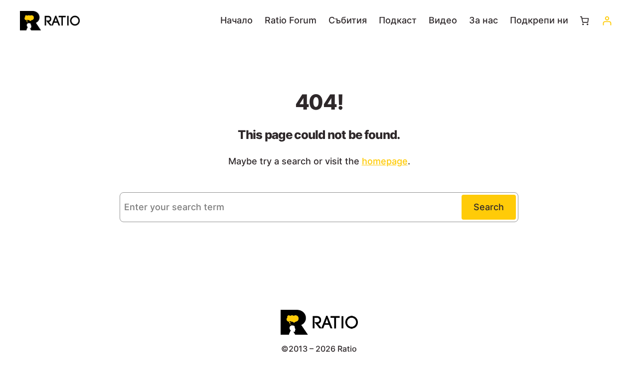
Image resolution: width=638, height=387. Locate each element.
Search (489, 207)
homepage (385, 161)
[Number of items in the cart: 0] (584, 20)
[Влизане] (607, 20)
